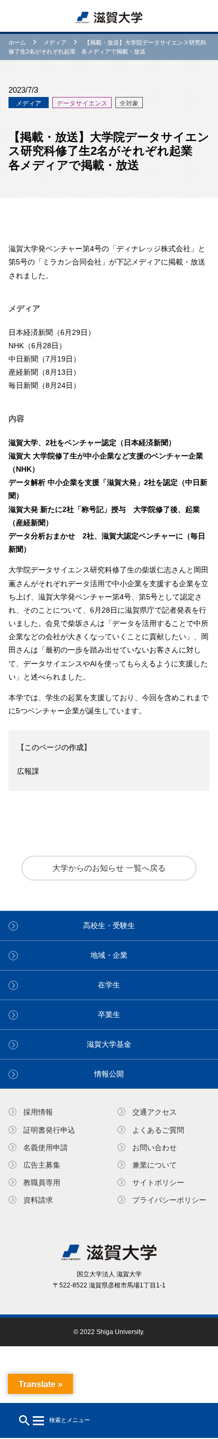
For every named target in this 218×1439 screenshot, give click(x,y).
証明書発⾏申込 (49, 1130)
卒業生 (109, 1014)
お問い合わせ (154, 1147)
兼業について (154, 1165)
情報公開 (109, 1074)
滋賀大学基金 (109, 1044)
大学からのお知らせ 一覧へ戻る (109, 867)
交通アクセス (154, 1112)
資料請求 (38, 1200)
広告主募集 (41, 1165)
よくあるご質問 (158, 1130)
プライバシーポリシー (169, 1200)
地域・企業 (109, 955)
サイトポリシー (158, 1182)
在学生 (109, 985)
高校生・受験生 (109, 925)
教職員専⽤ (41, 1182)
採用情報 (38, 1112)
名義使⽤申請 (45, 1147)
